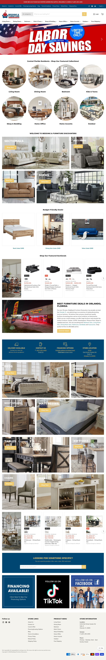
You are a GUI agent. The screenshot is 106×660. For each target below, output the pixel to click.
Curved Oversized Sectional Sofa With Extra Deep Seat (94, 287)
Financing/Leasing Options (29, 6)
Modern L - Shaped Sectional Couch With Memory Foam (72, 287)
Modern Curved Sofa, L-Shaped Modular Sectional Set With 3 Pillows (53, 287)
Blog (39, 6)
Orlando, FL (62, 312)
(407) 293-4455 (42, 350)
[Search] (84, 14)
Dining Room (17, 21)
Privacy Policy (56, 6)
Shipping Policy (73, 6)
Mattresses (75, 325)
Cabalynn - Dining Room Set (73, 541)
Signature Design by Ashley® (31, 543)
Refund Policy (64, 6)
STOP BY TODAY (64, 331)
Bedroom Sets (88, 322)
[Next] (103, 278)
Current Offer (18, 6)
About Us (4, 6)
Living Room (6, 21)
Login (97, 14)
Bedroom (27, 21)
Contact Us (10, 6)
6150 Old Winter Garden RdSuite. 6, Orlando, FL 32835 (89, 353)
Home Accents (75, 21)
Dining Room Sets (66, 325)
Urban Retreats (28, 290)
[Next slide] (101, 39)
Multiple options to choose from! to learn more (65, 351)
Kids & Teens (38, 21)
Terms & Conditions (46, 6)
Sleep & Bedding (50, 21)
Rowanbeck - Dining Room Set (94, 541)
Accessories (91, 325)
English (101, 6)
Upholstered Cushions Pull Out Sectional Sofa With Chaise (32, 287)
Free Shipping (95, 21)
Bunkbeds (82, 325)
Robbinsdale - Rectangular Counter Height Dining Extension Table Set (53, 541)
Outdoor (85, 21)
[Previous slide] (4, 39)
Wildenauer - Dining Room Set (32, 541)
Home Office (63, 21)
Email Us (40, 352)
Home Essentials (49, 290)
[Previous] (3, 278)
